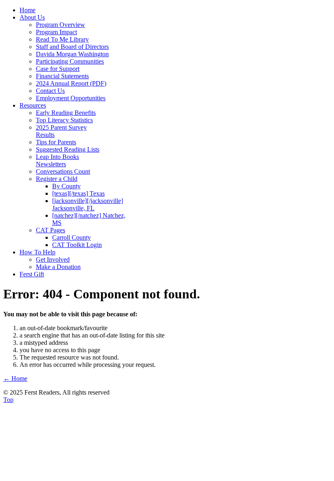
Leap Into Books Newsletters (57, 160)
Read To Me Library (62, 39)
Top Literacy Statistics (64, 120)
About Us (32, 17)
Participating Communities (70, 61)
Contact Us (50, 90)
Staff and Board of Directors (72, 46)
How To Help (37, 252)
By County (66, 186)
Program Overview (60, 24)
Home (27, 10)
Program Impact (56, 32)
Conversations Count (63, 171)
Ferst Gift (32, 274)
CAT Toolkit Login (77, 244)
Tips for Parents (56, 142)
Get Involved (53, 259)
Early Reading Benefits (66, 112)
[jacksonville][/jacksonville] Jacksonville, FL (87, 204)
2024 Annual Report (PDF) (71, 83)
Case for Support (57, 68)
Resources (33, 105)
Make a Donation (58, 266)
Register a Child (56, 178)
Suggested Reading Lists (67, 149)
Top (8, 399)
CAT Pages (50, 230)
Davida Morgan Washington (72, 54)
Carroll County (71, 237)
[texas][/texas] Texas (78, 193)
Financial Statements (62, 76)
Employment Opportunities (70, 98)
